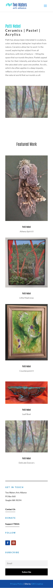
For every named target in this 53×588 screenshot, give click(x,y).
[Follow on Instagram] (13, 542)
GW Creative (37, 584)
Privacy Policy (16, 584)
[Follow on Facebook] (7, 542)
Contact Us (10, 509)
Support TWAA (12, 524)
